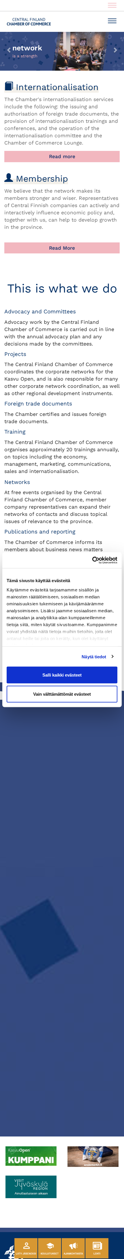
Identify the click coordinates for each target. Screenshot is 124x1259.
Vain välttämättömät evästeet (62, 693)
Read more (62, 156)
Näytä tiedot (94, 656)
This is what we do (62, 288)
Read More (62, 248)
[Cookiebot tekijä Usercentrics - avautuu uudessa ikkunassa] (92, 560)
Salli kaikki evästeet (62, 675)
